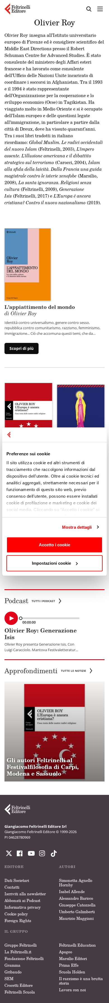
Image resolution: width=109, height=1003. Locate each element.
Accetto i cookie (54, 544)
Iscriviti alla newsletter (25, 894)
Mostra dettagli (77, 527)
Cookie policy (16, 914)
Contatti (11, 887)
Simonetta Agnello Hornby (75, 882)
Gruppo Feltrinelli (20, 945)
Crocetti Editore (18, 985)
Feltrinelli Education (77, 945)
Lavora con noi (72, 990)
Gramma (12, 965)
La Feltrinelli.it (17, 952)
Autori (67, 866)
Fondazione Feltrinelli (24, 958)
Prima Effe (69, 965)
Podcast (29, 601)
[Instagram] (52, 853)
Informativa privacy (22, 907)
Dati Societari (16, 880)
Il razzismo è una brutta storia (81, 981)
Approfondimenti (45, 671)
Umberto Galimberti (77, 912)
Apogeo (65, 952)
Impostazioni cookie (51, 563)
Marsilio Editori (73, 958)
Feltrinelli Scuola (19, 992)
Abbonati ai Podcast (22, 900)
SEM (8, 979)
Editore (14, 866)
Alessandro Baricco (76, 898)
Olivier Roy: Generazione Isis (40, 633)
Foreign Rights (17, 920)
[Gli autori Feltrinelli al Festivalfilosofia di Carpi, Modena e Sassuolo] (54, 731)
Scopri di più (22, 348)
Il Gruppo (16, 931)
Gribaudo (13, 972)
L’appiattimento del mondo (39, 310)
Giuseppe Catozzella (77, 905)
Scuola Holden (72, 972)
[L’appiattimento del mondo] (27, 264)
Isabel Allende (72, 891)
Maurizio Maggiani (76, 918)
